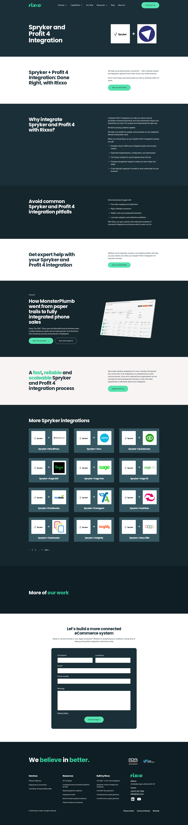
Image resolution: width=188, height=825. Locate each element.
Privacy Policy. (62, 713)
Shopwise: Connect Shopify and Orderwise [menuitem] (107, 786)
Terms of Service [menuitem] (143, 811)
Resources (101, 5)
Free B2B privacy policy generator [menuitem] (108, 794)
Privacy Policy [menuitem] (128, 811)
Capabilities (75, 5)
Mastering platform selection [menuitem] (72, 790)
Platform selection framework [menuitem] (73, 802)
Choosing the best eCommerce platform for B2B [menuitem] (76, 786)
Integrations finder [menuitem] (69, 794)
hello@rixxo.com (137, 794)
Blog (113, 5)
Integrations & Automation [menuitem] (38, 785)
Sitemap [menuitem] (156, 811)
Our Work (89, 5)
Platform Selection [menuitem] (35, 781)
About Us (121, 5)
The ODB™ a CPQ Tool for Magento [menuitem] (108, 781)
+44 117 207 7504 (137, 791)
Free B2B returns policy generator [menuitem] (108, 798)
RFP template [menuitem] (67, 781)
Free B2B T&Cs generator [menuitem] (105, 790)
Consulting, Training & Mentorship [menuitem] (40, 788)
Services (61, 5)
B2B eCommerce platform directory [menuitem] (74, 798)
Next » (47, 550)
